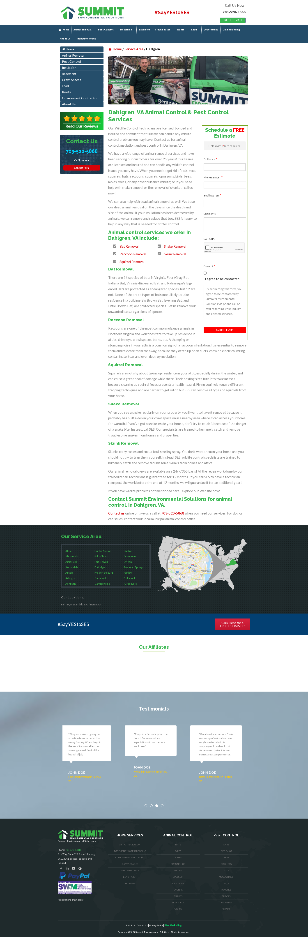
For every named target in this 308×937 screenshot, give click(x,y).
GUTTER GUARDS (130, 870)
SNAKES (178, 896)
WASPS (226, 909)
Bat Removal (129, 246)
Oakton (128, 550)
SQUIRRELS (178, 902)
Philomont (129, 578)
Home (65, 29)
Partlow (128, 572)
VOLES (178, 909)
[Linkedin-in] (67, 868)
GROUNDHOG (178, 864)
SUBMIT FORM (224, 329)
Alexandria (71, 556)
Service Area (133, 49)
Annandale (71, 567)
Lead (194, 29)
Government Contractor (80, 98)
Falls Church (101, 556)
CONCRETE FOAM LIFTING (129, 857)
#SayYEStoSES (171, 12)
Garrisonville (102, 583)
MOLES (178, 870)
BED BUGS (226, 851)
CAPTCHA (209, 238)
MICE (226, 870)
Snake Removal (175, 246)
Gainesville (101, 578)
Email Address (212, 195)
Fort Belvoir (101, 561)
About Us (65, 38)
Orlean (128, 561)
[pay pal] (75, 875)
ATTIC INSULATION (129, 844)
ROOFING (130, 883)
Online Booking (231, 29)
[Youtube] (73, 868)
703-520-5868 (234, 11)
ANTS (226, 844)
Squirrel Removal (132, 262)
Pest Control (105, 29)
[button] (146, 805)
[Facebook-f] (61, 868)
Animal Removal (82, 29)
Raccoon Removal (133, 254)
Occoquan (130, 556)
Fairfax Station (102, 550)
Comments (210, 213)
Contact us (116, 513)
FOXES (178, 857)
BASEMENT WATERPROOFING (130, 851)
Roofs (180, 29)
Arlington (70, 578)
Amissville (71, 561)
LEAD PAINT (130, 877)
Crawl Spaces (162, 29)
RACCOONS (178, 883)
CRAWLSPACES (130, 864)
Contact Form (82, 167)
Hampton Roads (86, 38)
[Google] (80, 868)
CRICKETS (226, 864)
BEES (226, 857)
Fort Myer (100, 567)
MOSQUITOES (226, 877)
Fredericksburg (103, 572)
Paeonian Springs (134, 567)
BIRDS (178, 851)
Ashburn (70, 583)
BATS (178, 844)
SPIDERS (226, 896)
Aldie (68, 550)
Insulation (126, 29)
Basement (144, 29)
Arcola (69, 572)
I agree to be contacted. (222, 279)
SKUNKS (178, 890)
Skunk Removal (175, 254)
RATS (226, 883)
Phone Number (213, 177)
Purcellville (130, 583)
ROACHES (226, 890)
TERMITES (226, 902)
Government (211, 29)
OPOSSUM (178, 877)
